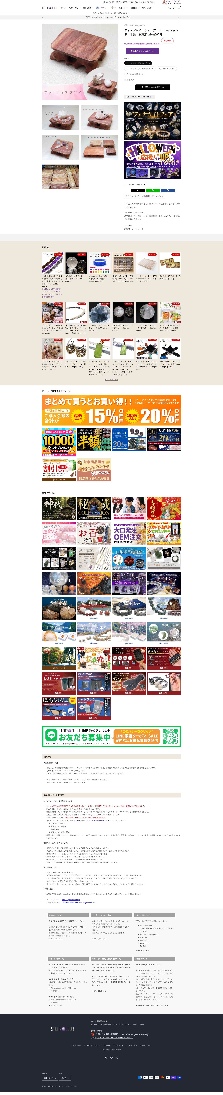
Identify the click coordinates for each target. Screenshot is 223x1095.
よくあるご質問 (131, 1045)
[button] (169, 7)
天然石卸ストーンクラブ (55, 1086)
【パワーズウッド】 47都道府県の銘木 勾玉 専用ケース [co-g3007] (146, 278)
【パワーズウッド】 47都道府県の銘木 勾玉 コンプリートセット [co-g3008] (122, 278)
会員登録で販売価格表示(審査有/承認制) (142, 43)
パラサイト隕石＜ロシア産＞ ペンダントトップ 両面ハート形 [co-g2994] (75, 364)
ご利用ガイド (118, 1045)
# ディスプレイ (132, 196)
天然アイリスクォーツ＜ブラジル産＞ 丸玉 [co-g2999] (122, 328)
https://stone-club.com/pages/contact (79, 903)
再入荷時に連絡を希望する (153, 87)
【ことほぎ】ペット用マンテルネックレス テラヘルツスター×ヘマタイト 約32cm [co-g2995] (52, 365)
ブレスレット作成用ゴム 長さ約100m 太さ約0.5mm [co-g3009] (99, 278)
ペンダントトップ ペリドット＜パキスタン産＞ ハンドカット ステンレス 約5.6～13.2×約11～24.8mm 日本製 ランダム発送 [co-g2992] (122, 368)
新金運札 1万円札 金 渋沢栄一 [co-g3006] (170, 277)
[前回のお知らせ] (42, 17)
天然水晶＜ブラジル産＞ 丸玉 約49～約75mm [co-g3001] (75, 278)
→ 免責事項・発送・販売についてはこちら (152, 1005)
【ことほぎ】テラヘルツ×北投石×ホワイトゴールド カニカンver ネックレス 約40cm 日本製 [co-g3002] (76, 329)
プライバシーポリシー (72, 1086)
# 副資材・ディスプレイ (152, 196)
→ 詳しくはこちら (56, 939)
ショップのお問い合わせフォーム (98, 821)
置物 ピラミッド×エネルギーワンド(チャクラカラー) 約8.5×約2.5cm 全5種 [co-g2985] (146, 365)
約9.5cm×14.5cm (135, 74)
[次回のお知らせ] (178, 17)
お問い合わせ (145, 1045)
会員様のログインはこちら (142, 51)
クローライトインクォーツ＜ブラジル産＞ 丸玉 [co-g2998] (146, 328)
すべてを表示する (111, 379)
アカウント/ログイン (92, 1045)
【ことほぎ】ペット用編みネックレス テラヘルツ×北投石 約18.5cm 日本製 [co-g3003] (52, 329)
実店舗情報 (106, 1045)
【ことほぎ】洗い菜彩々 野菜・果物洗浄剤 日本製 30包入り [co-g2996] (169, 328)
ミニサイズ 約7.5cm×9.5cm (140, 69)
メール (77, 821)
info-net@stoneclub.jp (71, 900)
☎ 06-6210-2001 (172, 1)
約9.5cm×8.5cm (167, 69)
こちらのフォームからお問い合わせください (115, 1038)
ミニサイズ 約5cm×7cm (139, 63)
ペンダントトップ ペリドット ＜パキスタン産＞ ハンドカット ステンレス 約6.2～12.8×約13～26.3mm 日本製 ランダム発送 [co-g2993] (100, 368)
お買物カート (76, 1045)
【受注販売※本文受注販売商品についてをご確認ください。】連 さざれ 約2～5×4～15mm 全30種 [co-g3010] (52, 286)
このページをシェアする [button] (136, 184)
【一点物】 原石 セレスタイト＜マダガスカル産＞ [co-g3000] (99, 328)
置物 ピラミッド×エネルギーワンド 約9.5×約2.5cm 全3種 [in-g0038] (170, 364)
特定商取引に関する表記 (111, 1049)
